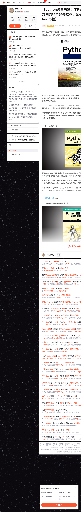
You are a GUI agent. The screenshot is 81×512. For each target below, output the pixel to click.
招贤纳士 (48, 444)
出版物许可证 (66, 452)
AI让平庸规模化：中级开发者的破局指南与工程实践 (23, 109)
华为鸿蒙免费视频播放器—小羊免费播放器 (23, 114)
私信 (30, 26)
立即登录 (59, 505)
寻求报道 (61, 444)
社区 (24, 2)
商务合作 (55, 444)
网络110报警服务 (73, 450)
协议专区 (67, 444)
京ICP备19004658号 (74, 447)
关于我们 (42, 444)
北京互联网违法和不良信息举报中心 (51, 450)
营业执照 (73, 452)
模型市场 (43, 2)
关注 (58, 255)
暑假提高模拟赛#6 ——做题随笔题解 (21, 105)
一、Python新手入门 (15, 150)
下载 (19, 2)
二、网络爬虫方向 (14, 154)
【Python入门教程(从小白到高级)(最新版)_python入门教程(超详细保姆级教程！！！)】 (26, 140)
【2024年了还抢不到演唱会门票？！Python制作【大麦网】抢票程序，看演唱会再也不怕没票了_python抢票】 (26, 136)
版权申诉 (59, 452)
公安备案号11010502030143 (58, 447)
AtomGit (33, 2)
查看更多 (22, 81)
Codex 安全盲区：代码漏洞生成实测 (21, 118)
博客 (14, 2)
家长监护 (64, 450)
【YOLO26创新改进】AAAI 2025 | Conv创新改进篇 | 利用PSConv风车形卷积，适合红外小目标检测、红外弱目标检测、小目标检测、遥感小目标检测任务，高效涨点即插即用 (23, 96)
